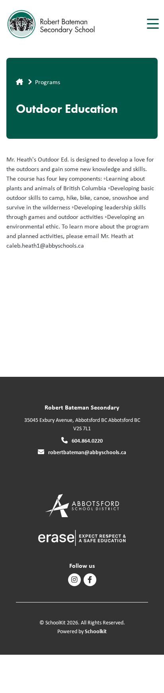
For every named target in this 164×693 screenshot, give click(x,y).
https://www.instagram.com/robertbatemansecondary (74, 579)
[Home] (51, 24)
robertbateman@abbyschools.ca (87, 452)
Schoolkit (96, 631)
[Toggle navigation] (152, 24)
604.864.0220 (87, 440)
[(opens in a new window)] (82, 505)
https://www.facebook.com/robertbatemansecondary (90, 579)
